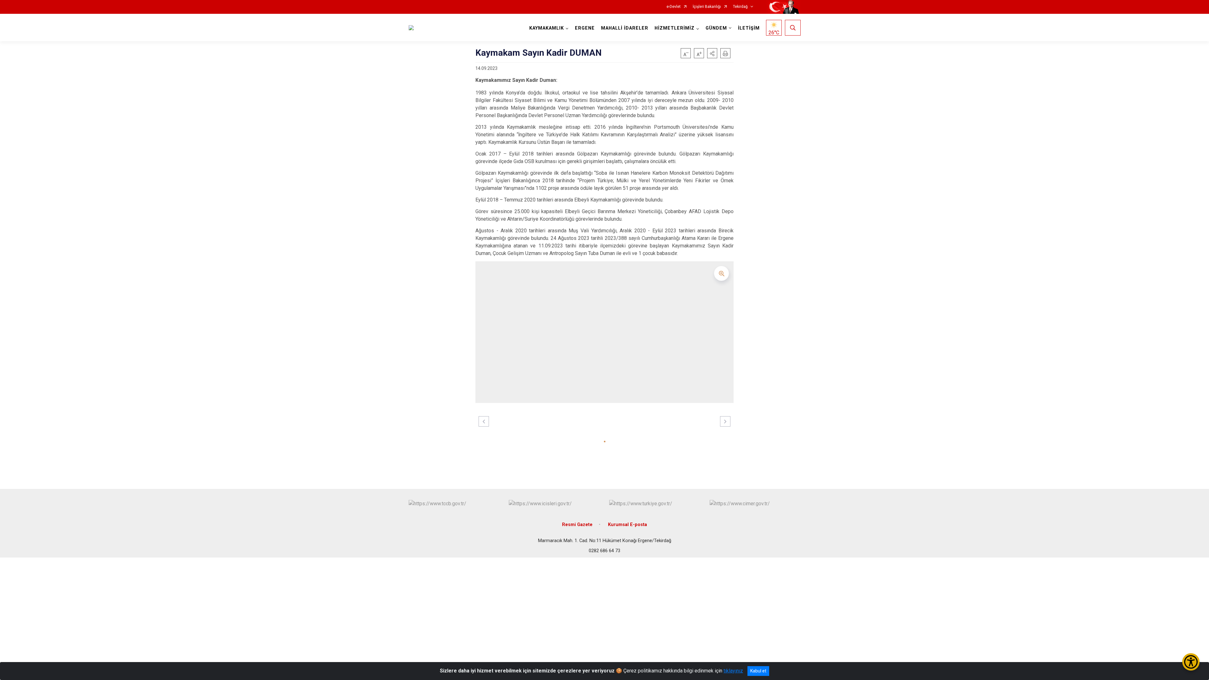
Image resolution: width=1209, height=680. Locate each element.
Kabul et (758, 670)
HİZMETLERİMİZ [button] (675, 28)
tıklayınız (733, 671)
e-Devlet (674, 7)
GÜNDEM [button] (716, 28)
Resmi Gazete (577, 524)
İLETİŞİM (749, 28)
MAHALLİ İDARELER (624, 28)
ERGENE (585, 28)
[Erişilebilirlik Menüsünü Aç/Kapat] (1191, 662)
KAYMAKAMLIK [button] (546, 28)
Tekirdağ (740, 7)
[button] (712, 53)
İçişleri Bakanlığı (707, 7)
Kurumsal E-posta (627, 524)
